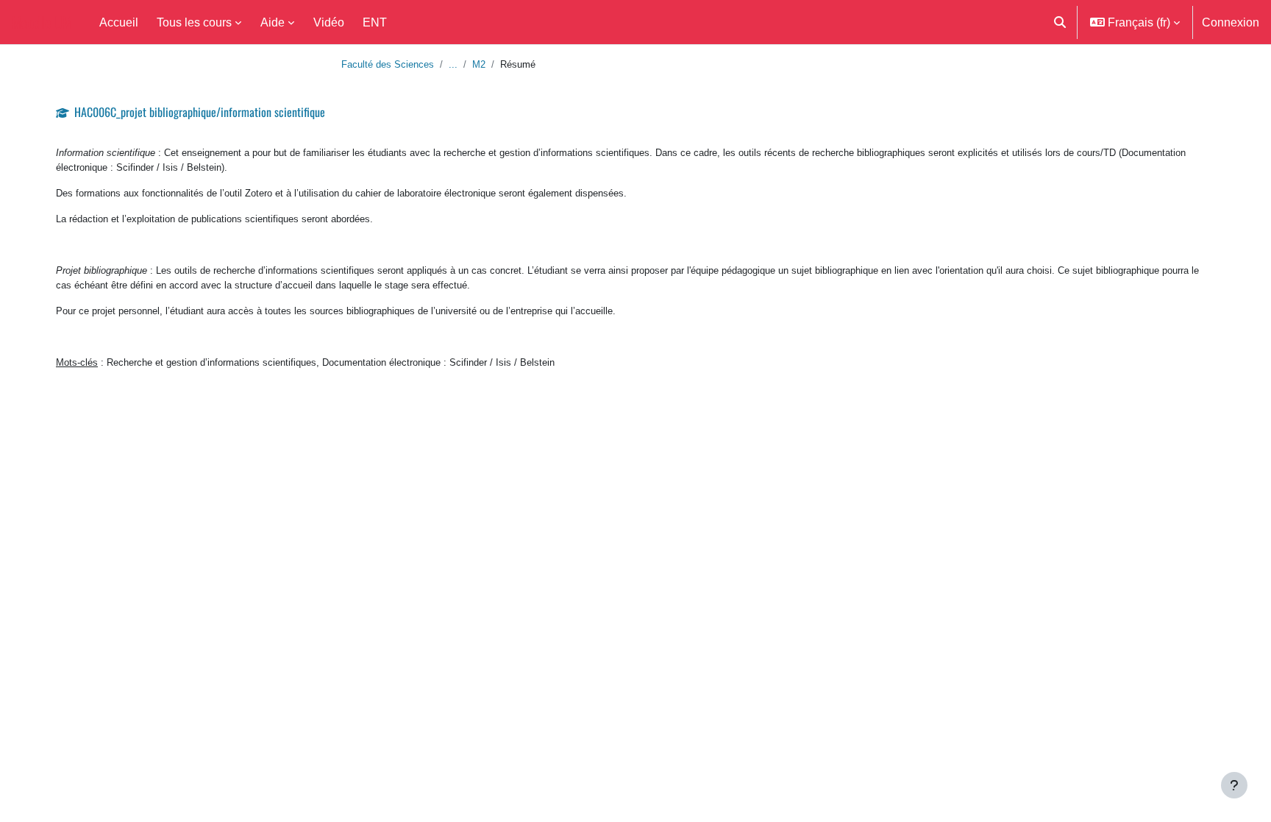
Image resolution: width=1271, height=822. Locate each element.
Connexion (1230, 22)
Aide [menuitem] (272, 22)
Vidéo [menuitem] (328, 22)
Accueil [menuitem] (118, 22)
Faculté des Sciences (387, 64)
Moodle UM (42, 22)
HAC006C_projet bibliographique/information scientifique (199, 112)
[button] (1060, 22)
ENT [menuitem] (375, 22)
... (453, 64)
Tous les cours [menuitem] (194, 22)
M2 (478, 64)
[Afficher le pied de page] (1234, 785)
